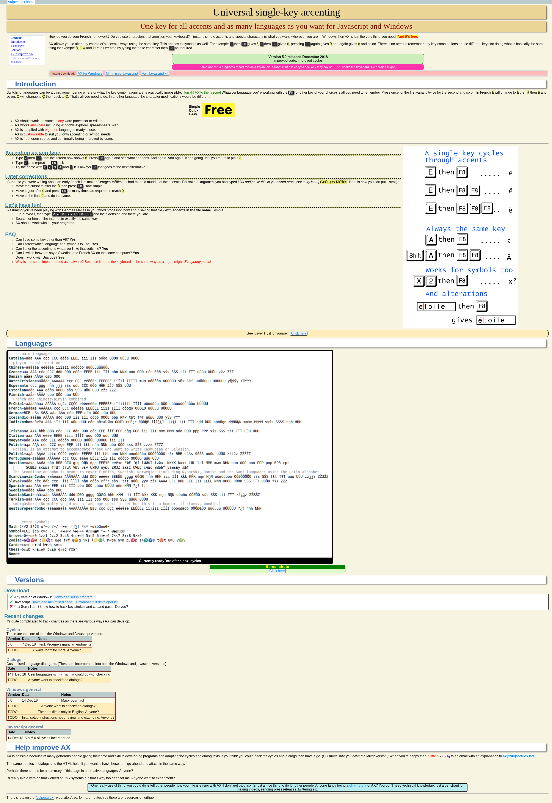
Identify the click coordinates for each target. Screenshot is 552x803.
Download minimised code (51, 602)
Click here (299, 333)
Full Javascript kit (155, 73)
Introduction (18, 41)
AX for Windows (90, 73)
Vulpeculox (44, 797)
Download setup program (73, 597)
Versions (16, 50)
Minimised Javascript (122, 73)
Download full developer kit (97, 602)
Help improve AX (22, 54)
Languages (17, 45)
